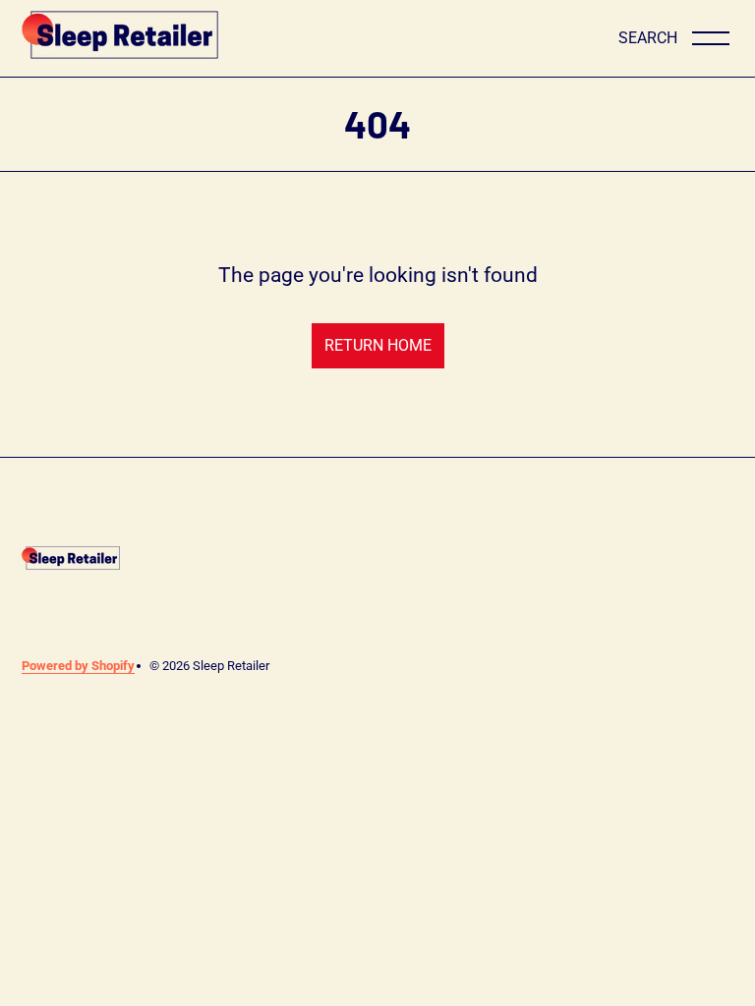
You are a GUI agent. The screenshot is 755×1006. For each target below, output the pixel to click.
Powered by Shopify (78, 665)
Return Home (378, 345)
